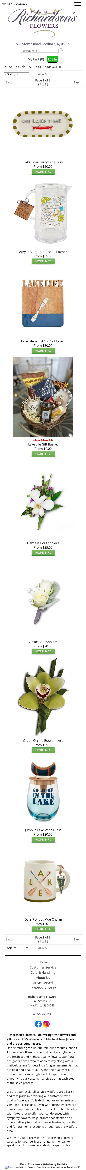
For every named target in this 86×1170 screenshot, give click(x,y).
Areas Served (43, 983)
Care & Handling (43, 972)
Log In (52, 59)
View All (42, 74)
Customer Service (43, 967)
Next (77, 82)
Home (43, 962)
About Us (43, 977)
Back (9, 82)
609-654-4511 (19, 4)
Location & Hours (43, 988)
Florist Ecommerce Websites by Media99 (43, 1164)
